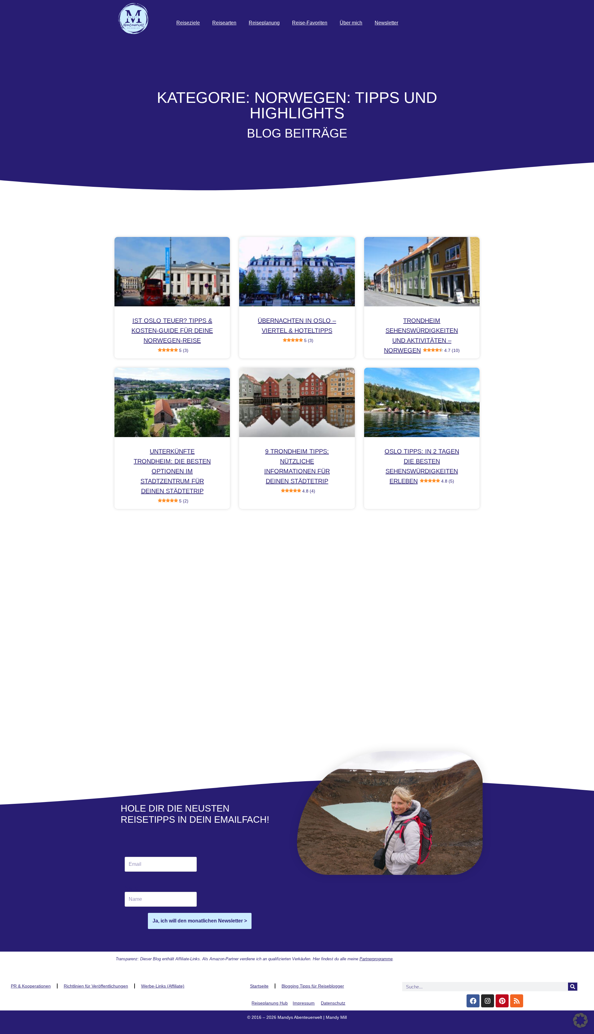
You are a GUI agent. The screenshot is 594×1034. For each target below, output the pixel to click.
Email (132, 853)
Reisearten (224, 22)
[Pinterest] (502, 1000)
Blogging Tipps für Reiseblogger (313, 986)
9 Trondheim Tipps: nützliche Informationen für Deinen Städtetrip (297, 470)
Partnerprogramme (376, 959)
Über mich (351, 22)
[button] (580, 1020)
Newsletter (386, 22)
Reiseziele (188, 22)
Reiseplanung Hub (270, 1003)
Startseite (259, 986)
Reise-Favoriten (309, 22)
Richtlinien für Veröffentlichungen (96, 986)
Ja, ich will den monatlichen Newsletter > (200, 920)
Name (131, 888)
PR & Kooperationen (31, 986)
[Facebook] (473, 1000)
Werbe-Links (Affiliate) (162, 986)
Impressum (304, 1003)
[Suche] (572, 987)
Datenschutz (333, 1003)
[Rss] (516, 1000)
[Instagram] (487, 1000)
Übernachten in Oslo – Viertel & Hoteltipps (297, 330)
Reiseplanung (264, 22)
